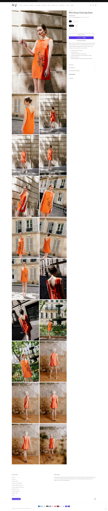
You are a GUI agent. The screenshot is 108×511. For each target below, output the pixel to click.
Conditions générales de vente (17, 485)
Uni (76, 25)
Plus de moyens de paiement (81, 40)
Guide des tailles (72, 74)
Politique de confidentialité (17, 483)
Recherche (14, 479)
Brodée (71, 25)
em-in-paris (16, 508)
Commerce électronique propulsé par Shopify (24, 508)
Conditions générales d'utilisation (18, 487)
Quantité (70, 28)
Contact (13, 495)
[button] (90, 5)
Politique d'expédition (16, 491)
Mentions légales (15, 493)
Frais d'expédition (76, 17)
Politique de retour (15, 489)
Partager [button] (71, 78)
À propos (13, 477)
